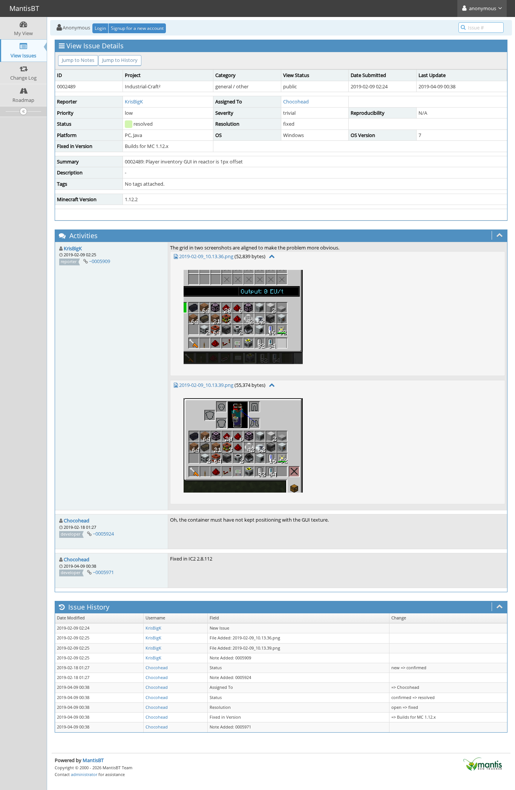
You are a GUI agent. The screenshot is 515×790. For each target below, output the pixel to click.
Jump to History (120, 60)
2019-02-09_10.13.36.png (206, 256)
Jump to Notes (78, 60)
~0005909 (99, 261)
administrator (84, 774)
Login (100, 28)
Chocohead (296, 101)
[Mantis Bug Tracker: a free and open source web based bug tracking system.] (482, 763)
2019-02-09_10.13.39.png (206, 385)
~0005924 (103, 533)
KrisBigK (134, 101)
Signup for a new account (137, 28)
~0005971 (103, 572)
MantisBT (93, 760)
